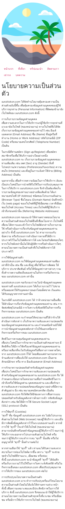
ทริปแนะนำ (36, 68)
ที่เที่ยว (21, 68)
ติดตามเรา (53, 68)
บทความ (20, 75)
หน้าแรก (8, 68)
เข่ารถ (7, 75)
